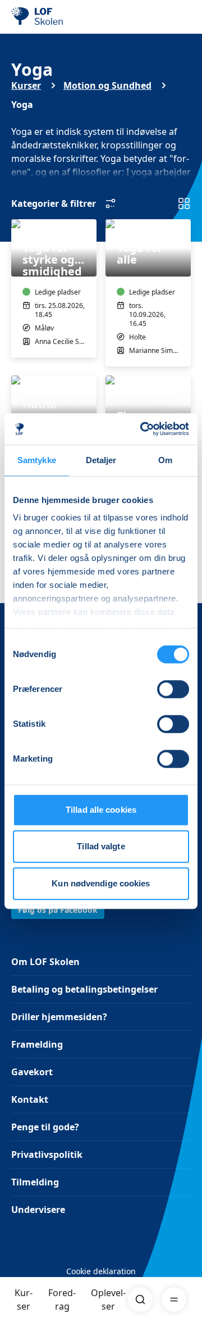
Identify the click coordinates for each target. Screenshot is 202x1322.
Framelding (37, 1044)
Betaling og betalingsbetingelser (84, 989)
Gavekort (32, 1072)
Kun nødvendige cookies (101, 883)
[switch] (173, 689)
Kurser (24, 1299)
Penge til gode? (45, 1127)
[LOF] (68, 17)
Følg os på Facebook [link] (58, 909)
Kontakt (29, 1099)
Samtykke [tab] (36, 460)
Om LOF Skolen (45, 962)
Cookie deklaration (101, 1271)
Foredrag (62, 1299)
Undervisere (38, 1209)
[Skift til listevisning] (184, 203)
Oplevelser (108, 1299)
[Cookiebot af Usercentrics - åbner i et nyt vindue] (142, 429)
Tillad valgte (101, 846)
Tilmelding (35, 1182)
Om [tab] (165, 460)
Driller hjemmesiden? (59, 1017)
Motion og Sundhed (107, 85)
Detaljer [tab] (101, 460)
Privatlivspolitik (46, 1154)
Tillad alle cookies (101, 809)
